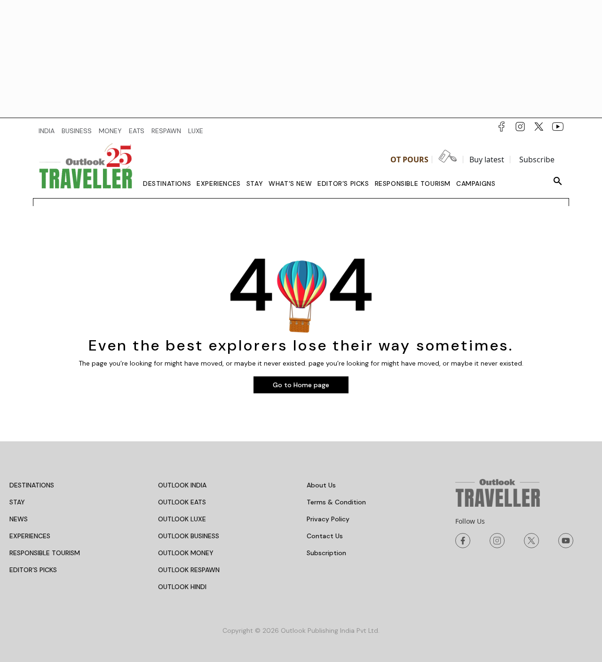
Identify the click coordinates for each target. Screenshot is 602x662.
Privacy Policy (328, 519)
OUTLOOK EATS (182, 502)
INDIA (47, 131)
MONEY (110, 131)
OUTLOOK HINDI (182, 586)
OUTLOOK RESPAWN (189, 570)
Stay (254, 183)
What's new (290, 183)
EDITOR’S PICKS (33, 570)
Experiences (219, 183)
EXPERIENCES (29, 536)
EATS (136, 131)
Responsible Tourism (413, 183)
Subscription (326, 553)
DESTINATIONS (31, 485)
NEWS (18, 519)
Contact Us (325, 536)
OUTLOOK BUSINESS (188, 536)
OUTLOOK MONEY (186, 553)
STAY (17, 502)
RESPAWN (166, 131)
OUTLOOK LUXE (182, 519)
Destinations (167, 183)
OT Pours (409, 159)
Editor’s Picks (343, 183)
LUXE (195, 131)
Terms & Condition (336, 502)
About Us (321, 485)
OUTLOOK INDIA (182, 485)
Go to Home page (301, 385)
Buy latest (486, 159)
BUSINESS (77, 131)
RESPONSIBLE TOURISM (44, 553)
